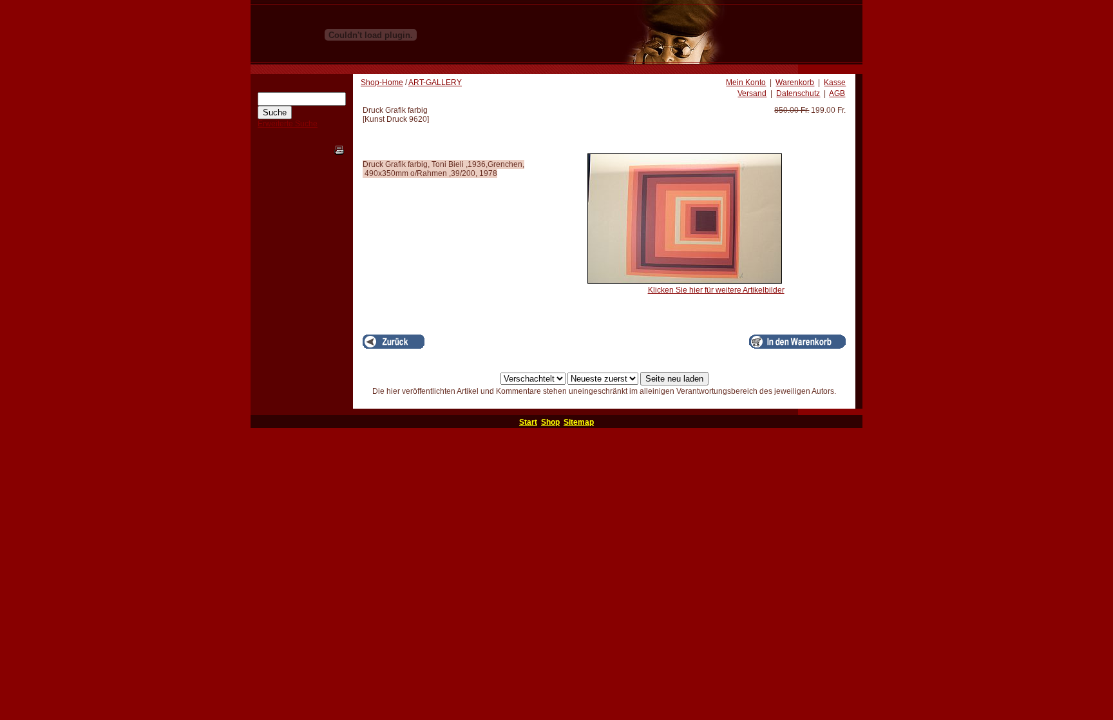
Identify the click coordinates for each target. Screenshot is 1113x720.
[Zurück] (393, 342)
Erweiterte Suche (288, 123)
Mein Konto (746, 82)
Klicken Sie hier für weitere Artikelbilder (716, 290)
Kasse (835, 82)
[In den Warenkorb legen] (797, 342)
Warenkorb (794, 82)
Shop (550, 422)
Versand (751, 93)
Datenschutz (798, 93)
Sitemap (579, 422)
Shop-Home (382, 82)
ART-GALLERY (435, 82)
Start (528, 422)
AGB (837, 93)
